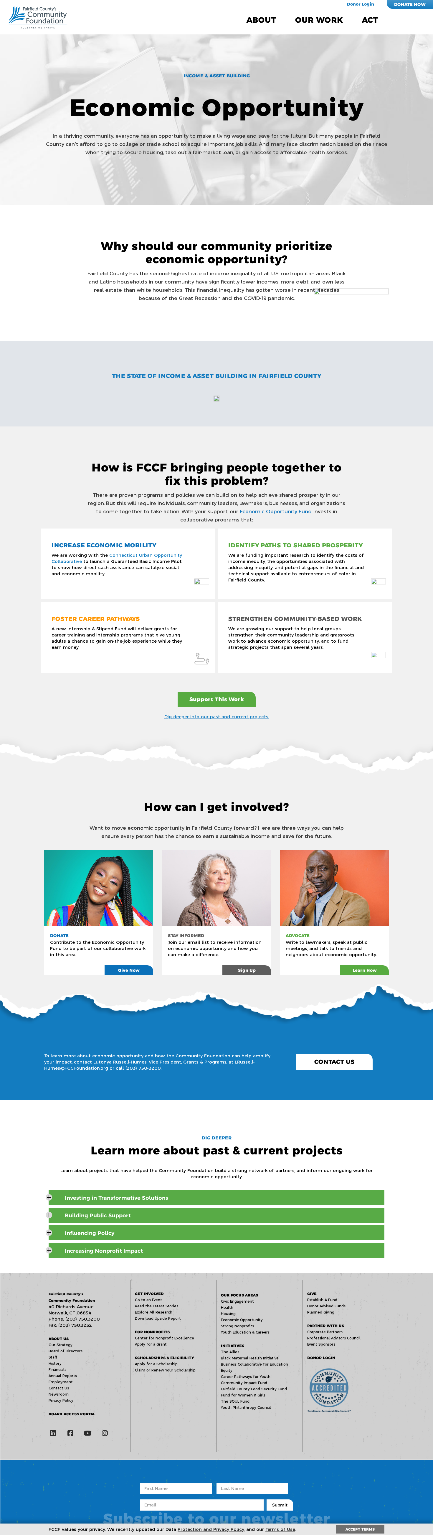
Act (370, 20)
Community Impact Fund (244, 1383)
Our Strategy (60, 1345)
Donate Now (410, 4)
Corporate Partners (325, 1332)
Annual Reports (63, 1376)
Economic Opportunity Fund (276, 511)
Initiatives (232, 1346)
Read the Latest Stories (156, 1306)
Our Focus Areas (239, 1295)
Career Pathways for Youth (245, 1376)
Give (312, 1293)
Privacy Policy (61, 1400)
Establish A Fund (322, 1300)
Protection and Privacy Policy (211, 1529)
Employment (61, 1382)
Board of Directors (65, 1351)
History (55, 1363)
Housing (228, 1313)
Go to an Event (148, 1300)
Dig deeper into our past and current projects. (216, 716)
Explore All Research (153, 1312)
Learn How (365, 970)
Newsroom (59, 1394)
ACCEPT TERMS (360, 1529)
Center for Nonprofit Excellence (164, 1338)
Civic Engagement (237, 1301)
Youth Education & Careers (245, 1332)
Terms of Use (280, 1529)
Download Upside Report (158, 1318)
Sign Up (247, 970)
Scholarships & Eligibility (164, 1358)
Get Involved (149, 1293)
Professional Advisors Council (334, 1338)
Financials (57, 1369)
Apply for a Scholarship (156, 1364)
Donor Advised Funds (326, 1306)
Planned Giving (320, 1312)
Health (227, 1307)
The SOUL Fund (235, 1401)
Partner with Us (325, 1326)
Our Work (319, 20)
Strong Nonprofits (237, 1326)
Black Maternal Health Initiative (250, 1358)
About (261, 20)
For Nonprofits (152, 1332)
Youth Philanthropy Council (246, 1407)
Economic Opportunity (242, 1320)
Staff (53, 1357)
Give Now (129, 970)
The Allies (230, 1352)
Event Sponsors (321, 1344)
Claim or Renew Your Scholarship (165, 1370)
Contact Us (334, 1061)
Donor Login (360, 4)
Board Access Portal (72, 1414)
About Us (59, 1338)
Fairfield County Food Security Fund (254, 1389)
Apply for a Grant (151, 1344)
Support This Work (216, 699)
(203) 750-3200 (143, 1068)
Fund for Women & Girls (243, 1395)
